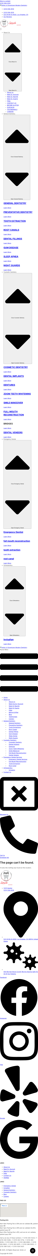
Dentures (12, 746)
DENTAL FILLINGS (13, 238)
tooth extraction (12, 550)
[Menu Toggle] (0, 29)
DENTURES (9, 385)
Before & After (13, 712)
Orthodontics (8, 768)
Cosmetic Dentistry (10, 740)
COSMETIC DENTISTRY (16, 367)
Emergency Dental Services (13, 757)
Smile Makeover (14, 751)
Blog (10, 714)
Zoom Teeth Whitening (16, 749)
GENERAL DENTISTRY (15, 203)
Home (6, 697)
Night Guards (13, 738)
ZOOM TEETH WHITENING (17, 394)
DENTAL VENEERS (13, 432)
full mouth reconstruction (17, 541)
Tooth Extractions (15, 727)
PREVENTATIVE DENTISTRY (18, 212)
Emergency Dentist (13, 532)
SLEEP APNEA (11, 256)
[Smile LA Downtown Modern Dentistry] (19, 5)
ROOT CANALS (11, 230)
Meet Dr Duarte (14, 708)
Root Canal (12, 766)
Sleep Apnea (13, 736)
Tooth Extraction (14, 764)
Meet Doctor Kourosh (16, 704)
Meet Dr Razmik (14, 706)
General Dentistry (9, 721)
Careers (11, 719)
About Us (7, 699)
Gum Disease (13, 734)
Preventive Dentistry (15, 725)
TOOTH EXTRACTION (15, 221)
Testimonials (13, 717)
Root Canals (13, 729)
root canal (9, 558)
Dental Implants (14, 744)
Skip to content (5, 1)
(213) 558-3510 (5, 3)
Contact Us (7, 772)
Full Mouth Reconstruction (17, 753)
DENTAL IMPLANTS (14, 376)
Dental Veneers (14, 755)
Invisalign (9, 639)
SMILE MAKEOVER (13, 402)
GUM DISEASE (11, 247)
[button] (19, 672)
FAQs (10, 710)
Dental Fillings (13, 731)
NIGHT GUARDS (12, 265)
